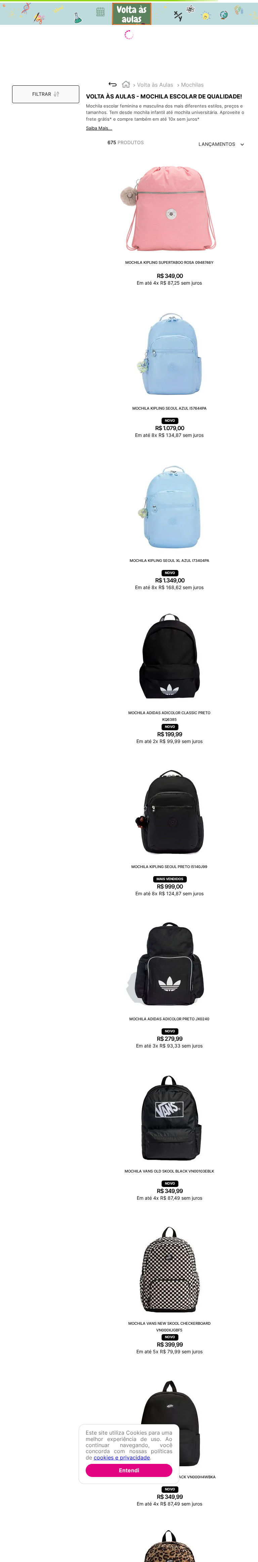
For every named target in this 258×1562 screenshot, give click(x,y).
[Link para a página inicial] (126, 85)
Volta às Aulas (155, 84)
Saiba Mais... (99, 128)
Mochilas (192, 84)
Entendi (129, 1470)
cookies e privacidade (122, 1457)
